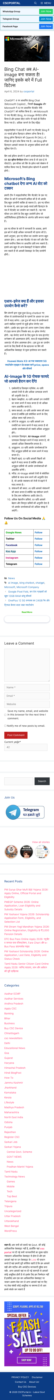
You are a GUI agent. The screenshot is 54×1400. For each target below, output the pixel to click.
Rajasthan (10, 1132)
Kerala (8, 1097)
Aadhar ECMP (12, 993)
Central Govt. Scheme (19, 1151)
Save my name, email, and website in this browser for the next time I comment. (27, 715)
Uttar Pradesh (12, 1216)
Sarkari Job (10, 1142)
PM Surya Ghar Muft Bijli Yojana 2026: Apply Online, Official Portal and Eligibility (26, 893)
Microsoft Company (28, 587)
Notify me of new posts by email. (26, 725)
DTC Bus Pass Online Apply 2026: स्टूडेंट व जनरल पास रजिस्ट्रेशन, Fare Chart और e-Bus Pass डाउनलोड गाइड (26, 943)
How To (8, 1077)
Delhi (7, 1043)
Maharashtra (11, 1112)
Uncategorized (12, 1211)
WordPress (10, 1230)
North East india (13, 1117)
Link (33, 1259)
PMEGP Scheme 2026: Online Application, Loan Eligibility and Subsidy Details (22, 906)
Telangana (10, 1201)
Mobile (11, 1186)
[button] (35, 3)
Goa (6, 1053)
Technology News (14, 1176)
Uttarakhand (11, 1221)
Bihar (7, 1018)
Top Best (12, 1196)
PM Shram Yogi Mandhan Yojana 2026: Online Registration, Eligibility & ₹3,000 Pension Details (27, 930)
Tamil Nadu (11, 1171)
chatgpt (40, 582)
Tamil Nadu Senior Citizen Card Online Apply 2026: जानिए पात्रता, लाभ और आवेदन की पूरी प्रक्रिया (26, 967)
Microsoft (9, 587)
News (11, 578)
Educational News (14, 1048)
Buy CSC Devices (27, 1386)
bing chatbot (26, 582)
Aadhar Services (13, 998)
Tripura (8, 1206)
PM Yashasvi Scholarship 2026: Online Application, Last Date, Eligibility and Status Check (26, 955)
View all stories (41, 842)
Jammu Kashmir (13, 1082)
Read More (27, 612)
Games (11, 1181)
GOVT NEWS (14, 1156)
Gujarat (8, 1058)
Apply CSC (10, 1008)
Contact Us (20, 1382)
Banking (9, 1013)
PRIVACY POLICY (20, 1377)
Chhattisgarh (11, 1033)
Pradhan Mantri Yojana (20, 1166)
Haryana (9, 1062)
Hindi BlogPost (12, 1072)
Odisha (8, 1122)
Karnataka (10, 1092)
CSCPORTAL (11, 3)
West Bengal (11, 1226)
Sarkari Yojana (12, 1146)
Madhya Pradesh (14, 1107)
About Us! (34, 1382)
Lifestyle (9, 1102)
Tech (9, 1191)
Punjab (8, 1127)
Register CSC (12, 1137)
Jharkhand (10, 1087)
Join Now (46, 11)
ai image (13, 582)
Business (9, 1023)
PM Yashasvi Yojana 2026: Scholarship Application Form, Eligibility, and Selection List (26, 918)
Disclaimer (37, 1377)
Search (42, 781)
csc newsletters (13, 1038)
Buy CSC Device (13, 1028)
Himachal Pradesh (14, 1067)
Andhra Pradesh (13, 1003)
